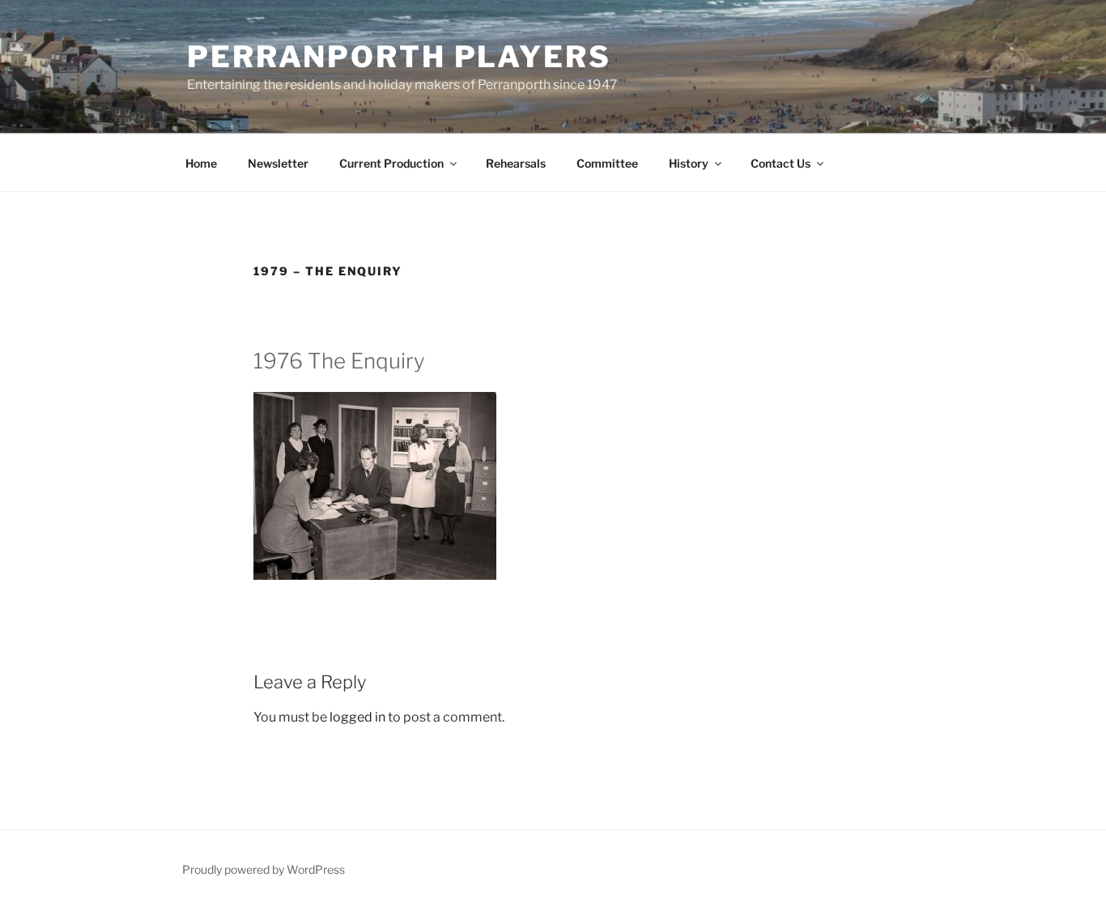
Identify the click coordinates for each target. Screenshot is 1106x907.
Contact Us (780, 163)
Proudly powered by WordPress (263, 869)
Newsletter (278, 163)
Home (201, 163)
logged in (357, 717)
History (688, 163)
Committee (607, 163)
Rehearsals (516, 163)
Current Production (391, 163)
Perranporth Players (399, 57)
